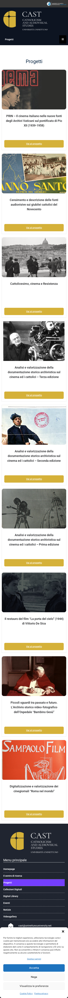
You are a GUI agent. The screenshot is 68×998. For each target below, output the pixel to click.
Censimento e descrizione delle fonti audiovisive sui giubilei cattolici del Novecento (34, 204)
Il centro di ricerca (12, 875)
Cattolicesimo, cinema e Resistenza (34, 283)
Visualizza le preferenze (34, 986)
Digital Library (10, 896)
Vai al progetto (34, 143)
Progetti (7, 882)
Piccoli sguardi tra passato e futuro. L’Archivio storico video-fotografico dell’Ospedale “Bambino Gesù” (34, 707)
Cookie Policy (26, 993)
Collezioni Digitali (12, 889)
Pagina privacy (41, 993)
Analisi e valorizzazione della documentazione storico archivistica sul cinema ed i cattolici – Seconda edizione (34, 455)
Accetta (34, 967)
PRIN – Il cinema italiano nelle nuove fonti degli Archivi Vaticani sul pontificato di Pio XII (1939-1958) (34, 120)
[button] (63, 931)
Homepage (9, 869)
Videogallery (10, 916)
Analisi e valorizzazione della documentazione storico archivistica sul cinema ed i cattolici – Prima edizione (34, 539)
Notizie (7, 909)
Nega (34, 976)
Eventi (6, 903)
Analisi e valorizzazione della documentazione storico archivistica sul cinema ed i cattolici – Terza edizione (34, 372)
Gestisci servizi (34, 959)
